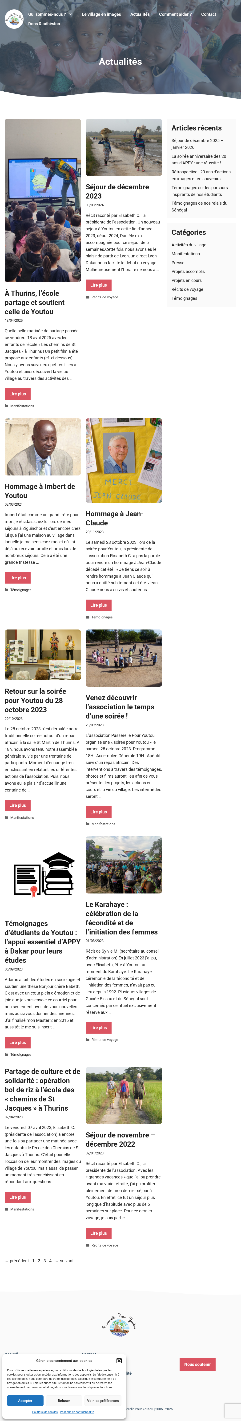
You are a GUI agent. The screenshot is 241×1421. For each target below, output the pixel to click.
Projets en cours (187, 280)
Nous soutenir (197, 1364)
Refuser (64, 1401)
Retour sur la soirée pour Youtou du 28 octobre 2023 (35, 700)
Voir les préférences (103, 1401)
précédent (17, 1260)
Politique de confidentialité (77, 1412)
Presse (178, 262)
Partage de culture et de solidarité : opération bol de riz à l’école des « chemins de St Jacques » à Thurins (42, 1089)
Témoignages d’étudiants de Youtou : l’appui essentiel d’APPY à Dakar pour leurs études (43, 941)
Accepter (25, 1401)
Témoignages (21, 590)
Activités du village (189, 244)
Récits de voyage (105, 297)
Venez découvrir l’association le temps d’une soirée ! (120, 707)
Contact (208, 14)
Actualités (140, 14)
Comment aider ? (175, 14)
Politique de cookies (45, 1412)
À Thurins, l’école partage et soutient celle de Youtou (34, 302)
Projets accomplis (188, 271)
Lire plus (17, 393)
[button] (119, 1360)
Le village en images (101, 14)
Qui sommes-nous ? (47, 14)
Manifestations (22, 406)
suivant (64, 1260)
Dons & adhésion (44, 23)
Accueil (11, 1354)
